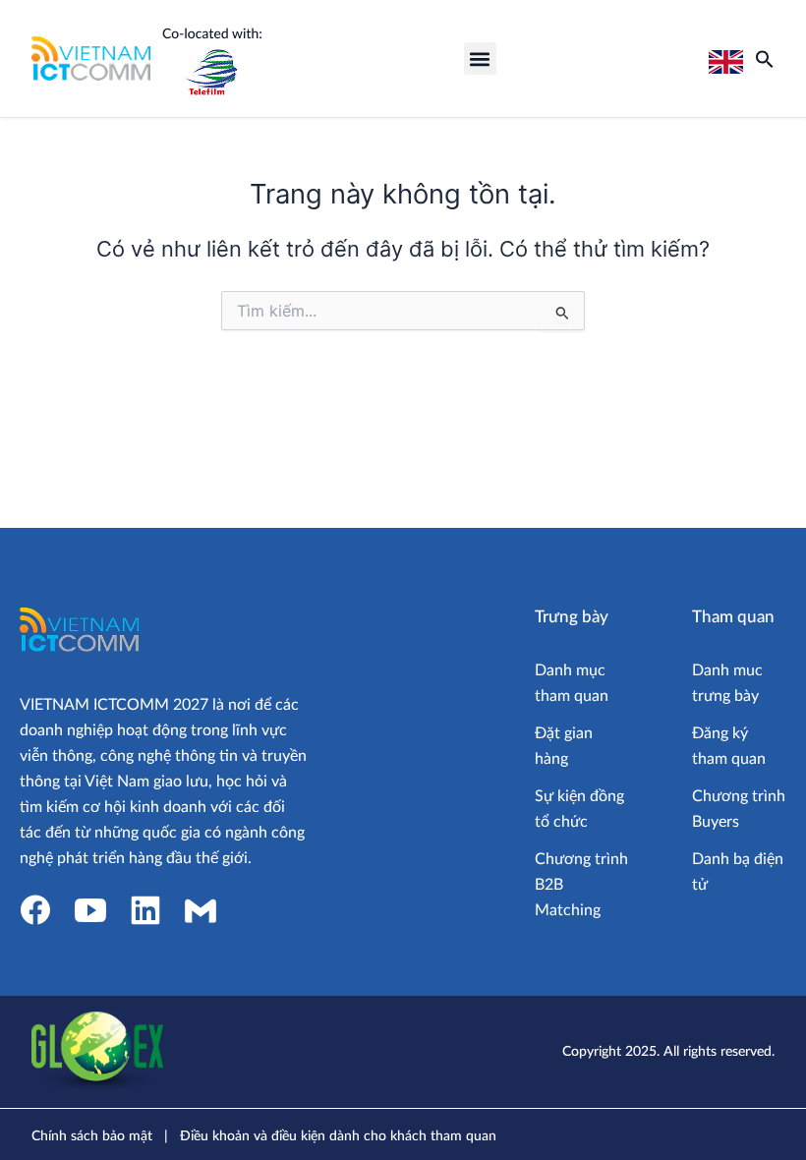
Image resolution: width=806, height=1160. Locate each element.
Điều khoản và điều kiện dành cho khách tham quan (338, 1136)
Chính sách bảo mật (91, 1136)
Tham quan (733, 617)
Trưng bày (571, 617)
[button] (480, 58)
